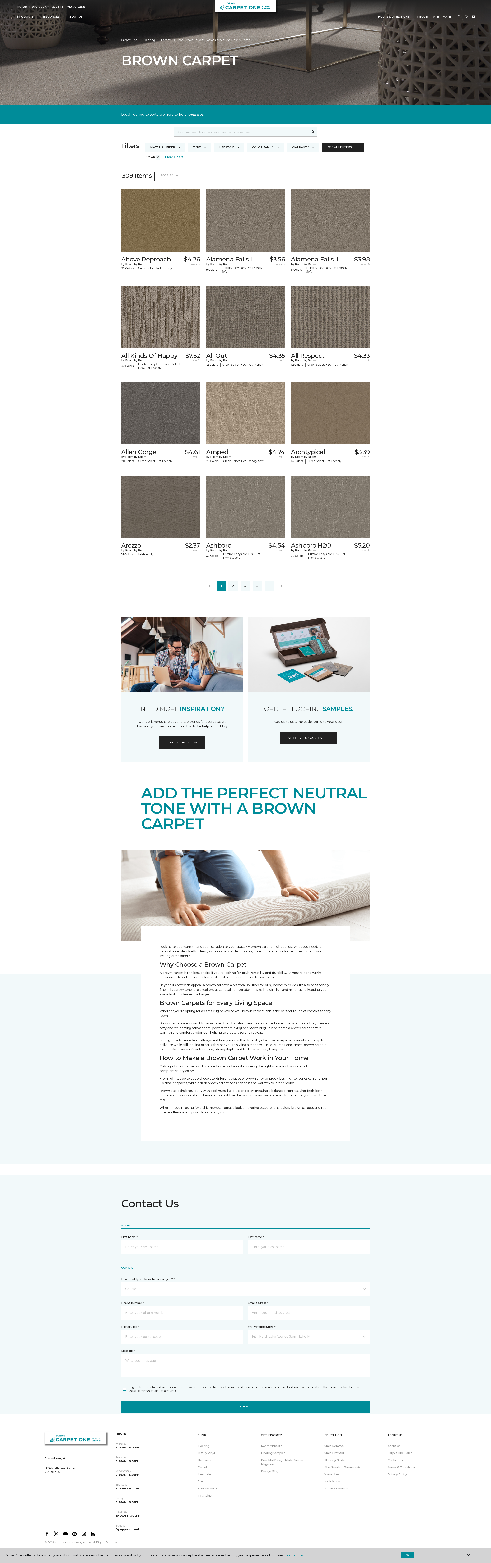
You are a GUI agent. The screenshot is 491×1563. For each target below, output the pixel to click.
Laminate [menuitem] (204, 1474)
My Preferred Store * (261, 1327)
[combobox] (241, 132)
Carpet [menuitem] (202, 1467)
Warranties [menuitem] (331, 1474)
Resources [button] (50, 16)
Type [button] (197, 147)
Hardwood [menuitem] (205, 1460)
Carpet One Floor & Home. (73, 1542)
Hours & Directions (393, 16)
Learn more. (294, 1555)
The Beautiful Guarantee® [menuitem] (342, 1467)
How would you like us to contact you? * (148, 1279)
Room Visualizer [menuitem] (272, 1446)
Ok (408, 1555)
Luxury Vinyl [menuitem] (206, 1453)
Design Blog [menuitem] (269, 1471)
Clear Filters (174, 157)
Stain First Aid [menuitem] (334, 1453)
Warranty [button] (300, 147)
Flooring (149, 40)
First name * (129, 1237)
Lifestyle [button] (226, 147)
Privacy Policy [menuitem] (397, 1474)
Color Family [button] (263, 147)
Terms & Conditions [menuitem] (401, 1467)
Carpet (166, 40)
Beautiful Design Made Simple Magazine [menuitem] (282, 1462)
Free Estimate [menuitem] (207, 1488)
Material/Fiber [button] (162, 147)
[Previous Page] (209, 586)
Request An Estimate (434, 16)
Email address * (258, 1303)
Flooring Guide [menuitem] (334, 1460)
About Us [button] (75, 16)
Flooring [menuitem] (203, 1446)
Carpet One (129, 40)
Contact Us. (196, 114)
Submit (245, 1406)
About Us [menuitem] (394, 1446)
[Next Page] (281, 586)
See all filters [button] (340, 147)
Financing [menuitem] (205, 1495)
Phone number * (132, 1303)
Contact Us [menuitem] (395, 1460)
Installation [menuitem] (332, 1481)
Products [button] (25, 16)
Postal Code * (130, 1327)
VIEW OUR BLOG (178, 742)
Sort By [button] (167, 175)
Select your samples (305, 738)
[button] (459, 17)
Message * (128, 1350)
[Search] (313, 132)
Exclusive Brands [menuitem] (336, 1488)
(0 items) (473, 16)
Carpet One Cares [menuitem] (400, 1453)
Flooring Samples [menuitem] (273, 1453)
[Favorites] (466, 17)
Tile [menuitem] (200, 1481)
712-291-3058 (76, 7)
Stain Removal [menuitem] (334, 1446)
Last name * (256, 1237)
